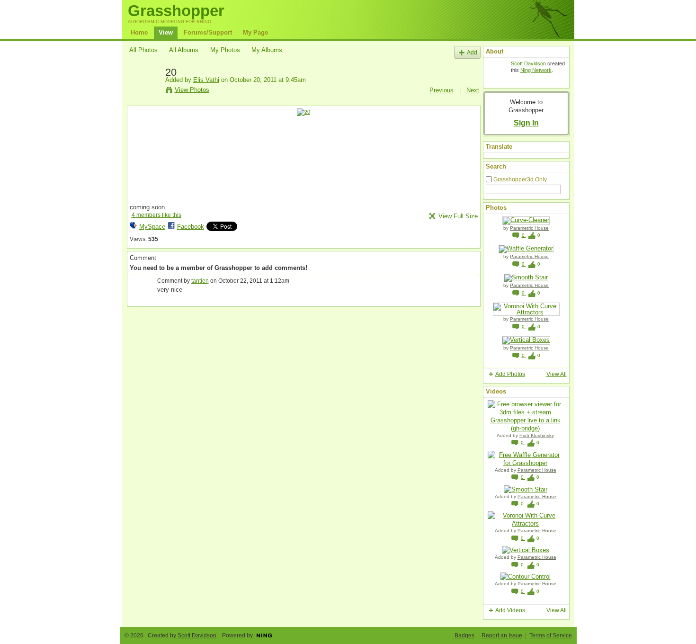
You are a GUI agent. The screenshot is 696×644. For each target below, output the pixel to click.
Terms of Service (550, 635)
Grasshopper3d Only (520, 179)
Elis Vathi (206, 79)
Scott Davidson (528, 63)
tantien (200, 280)
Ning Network (536, 70)
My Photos (225, 50)
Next (472, 90)
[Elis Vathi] (144, 94)
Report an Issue (502, 635)
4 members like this (156, 215)
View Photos (192, 89)
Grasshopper (176, 10)
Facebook (190, 226)
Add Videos (510, 610)
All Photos (143, 50)
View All (556, 374)
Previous (441, 90)
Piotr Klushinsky (536, 435)
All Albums (183, 50)
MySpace (152, 226)
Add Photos (510, 374)
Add (472, 52)
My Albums (266, 50)
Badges (464, 635)
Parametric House (529, 228)
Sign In (526, 122)
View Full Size (458, 216)
